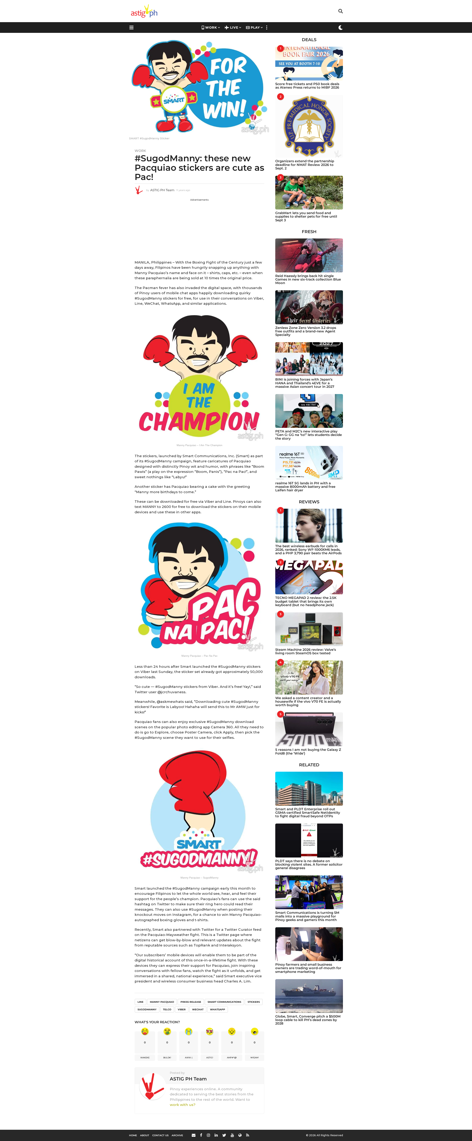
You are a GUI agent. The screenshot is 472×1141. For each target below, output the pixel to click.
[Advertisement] (199, 227)
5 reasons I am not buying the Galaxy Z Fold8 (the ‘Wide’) (308, 751)
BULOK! (167, 1057)
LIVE (234, 27)
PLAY (255, 27)
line (140, 1001)
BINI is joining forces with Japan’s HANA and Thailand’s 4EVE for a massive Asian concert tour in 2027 (304, 383)
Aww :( (188, 1057)
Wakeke (145, 1057)
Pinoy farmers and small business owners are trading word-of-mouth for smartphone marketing (308, 968)
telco (167, 1009)
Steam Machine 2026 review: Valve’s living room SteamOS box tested (305, 651)
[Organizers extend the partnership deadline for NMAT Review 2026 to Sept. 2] (309, 126)
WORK (211, 27)
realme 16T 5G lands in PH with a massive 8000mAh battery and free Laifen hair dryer (305, 486)
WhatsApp (217, 1009)
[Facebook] (201, 1135)
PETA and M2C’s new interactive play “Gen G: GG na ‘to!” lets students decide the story (308, 435)
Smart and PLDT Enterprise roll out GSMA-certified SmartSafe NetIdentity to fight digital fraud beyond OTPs (307, 812)
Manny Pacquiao (162, 1001)
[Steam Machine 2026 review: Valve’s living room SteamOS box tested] (309, 629)
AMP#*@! (232, 1057)
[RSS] (247, 1135)
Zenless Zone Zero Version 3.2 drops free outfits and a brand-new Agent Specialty (305, 331)
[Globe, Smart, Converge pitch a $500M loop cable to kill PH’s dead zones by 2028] (309, 996)
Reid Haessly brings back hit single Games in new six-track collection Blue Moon (308, 279)
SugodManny (147, 1009)
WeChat (198, 1009)
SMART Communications (224, 1001)
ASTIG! (209, 1057)
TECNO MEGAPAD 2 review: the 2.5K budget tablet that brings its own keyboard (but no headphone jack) (305, 601)
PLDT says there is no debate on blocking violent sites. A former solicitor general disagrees (309, 864)
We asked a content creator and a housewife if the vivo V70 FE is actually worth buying (308, 701)
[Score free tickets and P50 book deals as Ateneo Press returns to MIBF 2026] (309, 63)
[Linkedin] (216, 1135)
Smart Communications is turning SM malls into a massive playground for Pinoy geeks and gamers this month (307, 916)
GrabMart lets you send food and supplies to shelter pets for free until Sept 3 (306, 216)
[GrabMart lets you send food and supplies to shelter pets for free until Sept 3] (309, 192)
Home (133, 1135)
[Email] (193, 1135)
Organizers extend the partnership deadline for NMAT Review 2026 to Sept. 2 (304, 164)
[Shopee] (240, 1135)
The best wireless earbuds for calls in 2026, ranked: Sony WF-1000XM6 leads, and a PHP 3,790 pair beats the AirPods (308, 549)
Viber (182, 1009)
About (144, 1135)
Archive (177, 1135)
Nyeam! (255, 1057)
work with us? (182, 1105)
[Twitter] (224, 1135)
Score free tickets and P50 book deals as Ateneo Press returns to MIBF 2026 (307, 86)
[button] (340, 11)
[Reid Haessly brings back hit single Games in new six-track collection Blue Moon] (309, 255)
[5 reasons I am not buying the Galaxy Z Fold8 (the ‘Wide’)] (309, 729)
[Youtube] (232, 1135)
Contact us (160, 1135)
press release (191, 1001)
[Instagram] (208, 1135)
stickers (254, 1001)
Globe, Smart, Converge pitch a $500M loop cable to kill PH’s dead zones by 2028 (308, 1020)
